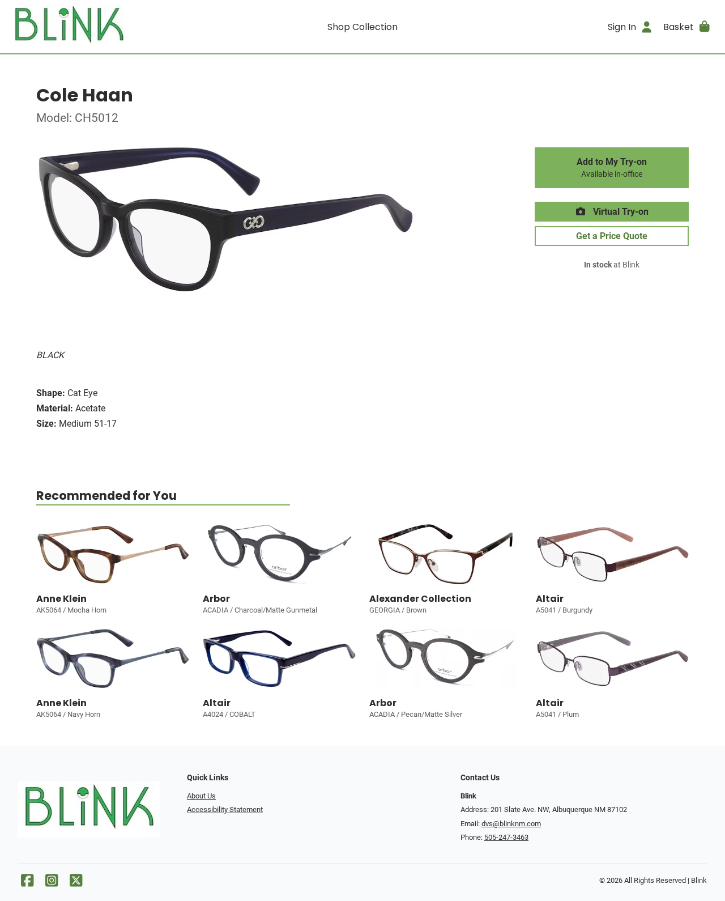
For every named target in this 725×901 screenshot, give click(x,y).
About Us (201, 796)
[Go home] (97, 26)
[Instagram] (51, 883)
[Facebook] (27, 883)
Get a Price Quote (611, 236)
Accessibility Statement (225, 809)
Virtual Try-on (620, 211)
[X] (76, 883)
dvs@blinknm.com (511, 823)
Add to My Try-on (612, 167)
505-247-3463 (506, 837)
